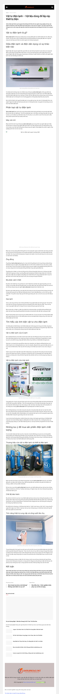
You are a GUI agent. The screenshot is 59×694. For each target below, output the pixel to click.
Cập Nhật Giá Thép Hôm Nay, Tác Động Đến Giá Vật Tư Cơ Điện (28, 641)
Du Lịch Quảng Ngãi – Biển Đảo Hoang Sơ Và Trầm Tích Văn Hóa (21, 621)
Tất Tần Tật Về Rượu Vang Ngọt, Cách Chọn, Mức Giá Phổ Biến (27, 635)
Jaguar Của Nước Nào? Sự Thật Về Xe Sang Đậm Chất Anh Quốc (28, 629)
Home (7, 12)
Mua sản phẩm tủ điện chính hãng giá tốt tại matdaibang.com (27, 647)
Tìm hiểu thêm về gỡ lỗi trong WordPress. (15, 693)
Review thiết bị (13, 12)
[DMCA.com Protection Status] (40, 682)
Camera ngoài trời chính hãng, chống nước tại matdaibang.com (28, 653)
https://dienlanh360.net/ (29, 682)
